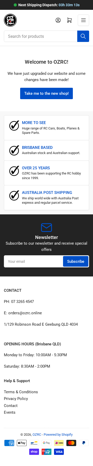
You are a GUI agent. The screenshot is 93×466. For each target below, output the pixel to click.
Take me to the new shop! (46, 93)
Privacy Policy (16, 398)
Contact (11, 405)
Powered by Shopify (58, 434)
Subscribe (75, 261)
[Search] (83, 36)
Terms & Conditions (21, 392)
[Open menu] (83, 20)
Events (10, 412)
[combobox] (46, 36)
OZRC (37, 434)
